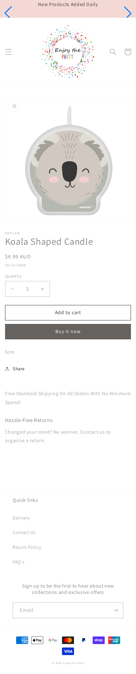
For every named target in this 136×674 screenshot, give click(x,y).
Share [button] (19, 369)
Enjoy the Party (73, 663)
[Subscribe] (115, 610)
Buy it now (68, 331)
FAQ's (18, 562)
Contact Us (24, 532)
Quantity (13, 276)
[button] (8, 13)
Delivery (21, 518)
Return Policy (27, 547)
